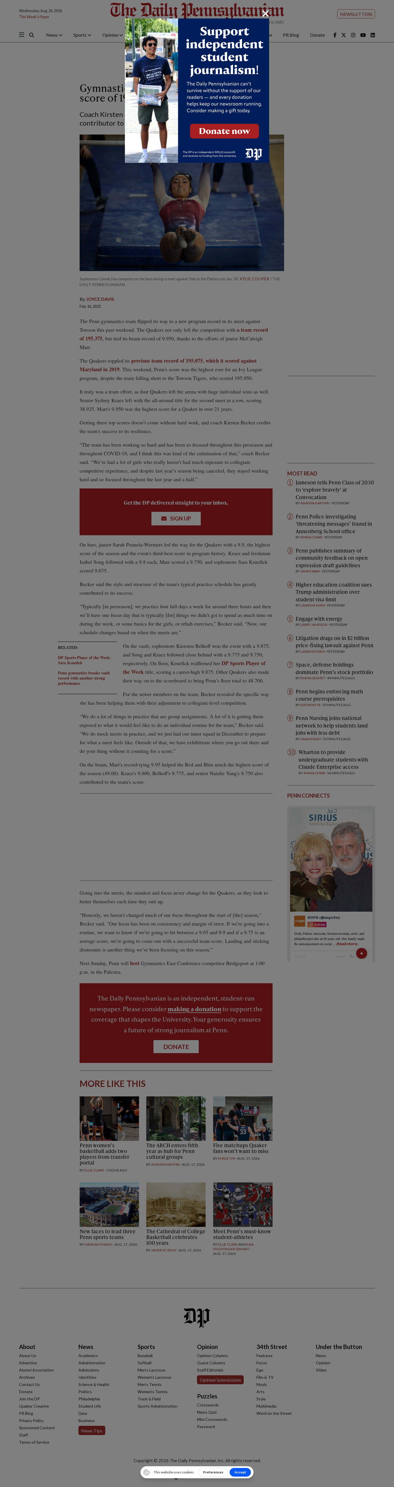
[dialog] (197, 743)
